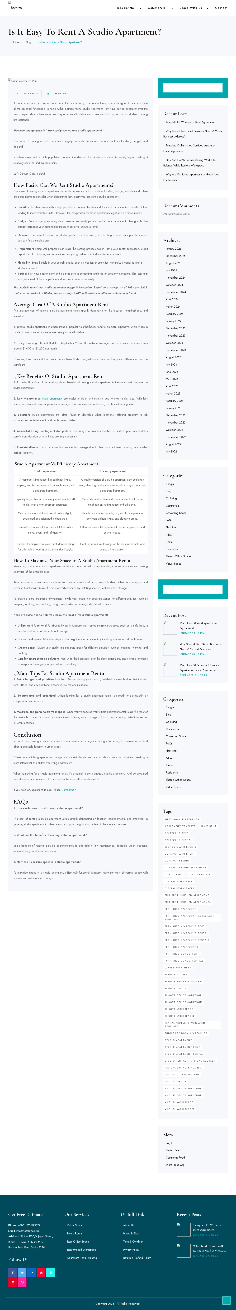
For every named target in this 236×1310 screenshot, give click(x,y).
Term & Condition (133, 1242)
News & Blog (131, 1233)
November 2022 (176, 423)
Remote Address (177, 974)
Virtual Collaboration (182, 1074)
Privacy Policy (131, 1250)
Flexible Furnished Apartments (188, 902)
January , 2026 (192, 633)
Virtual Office (176, 1081)
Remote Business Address (184, 981)
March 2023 (173, 394)
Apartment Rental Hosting (82, 1258)
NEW (169, 535)
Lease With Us (191, 8)
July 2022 (171, 452)
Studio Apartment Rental (184, 1054)
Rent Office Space (78, 1242)
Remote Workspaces (180, 1016)
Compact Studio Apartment (186, 867)
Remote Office (175, 988)
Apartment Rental (178, 840)
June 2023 (172, 372)
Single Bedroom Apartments (186, 1033)
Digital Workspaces (180, 888)
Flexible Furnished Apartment (187, 895)
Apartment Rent (177, 833)
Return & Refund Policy (137, 1258)
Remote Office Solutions (184, 1002)
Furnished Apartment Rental (186, 933)
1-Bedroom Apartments (182, 819)
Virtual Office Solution (183, 1088)
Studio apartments (52, 399)
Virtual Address (203, 1060)
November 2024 (176, 278)
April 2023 (62, 93)
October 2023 (174, 343)
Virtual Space (173, 564)
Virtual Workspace (179, 1102)
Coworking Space (176, 513)
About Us (128, 1225)
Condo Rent (174, 874)
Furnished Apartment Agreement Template (189, 917)
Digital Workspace (179, 881)
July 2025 (171, 270)
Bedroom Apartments (181, 847)
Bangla (170, 484)
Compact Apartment (180, 853)
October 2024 (174, 285)
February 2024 (174, 314)
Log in (169, 1143)
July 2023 (171, 365)
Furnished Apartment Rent (185, 926)
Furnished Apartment (181, 909)
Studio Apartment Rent (182, 1047)
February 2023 (174, 401)
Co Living (171, 498)
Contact (221, 8)
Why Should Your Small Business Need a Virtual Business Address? (200, 648)
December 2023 (176, 328)
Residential (126, 8)
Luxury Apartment (178, 967)
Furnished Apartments (182, 947)
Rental (169, 542)
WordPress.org (175, 1165)
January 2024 (173, 321)
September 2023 (176, 350)
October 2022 (174, 430)
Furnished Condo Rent (182, 954)
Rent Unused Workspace (81, 1250)
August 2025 (173, 263)
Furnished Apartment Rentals (187, 940)
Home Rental (74, 1233)
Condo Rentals (199, 874)
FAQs (169, 520)
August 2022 (173, 444)
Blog (28, 42)
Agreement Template (180, 826)
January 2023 (173, 408)
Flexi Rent (171, 527)
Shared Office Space (178, 556)
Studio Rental (175, 1060)
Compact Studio (177, 860)
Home (15, 42)
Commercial (157, 8)
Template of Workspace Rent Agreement (190, 122)
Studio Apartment (178, 1040)
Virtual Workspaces (180, 1109)
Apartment (209, 826)
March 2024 (173, 307)
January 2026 (173, 249)
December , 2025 (193, 675)
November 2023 (176, 336)
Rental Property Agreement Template (186, 1024)
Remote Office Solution (183, 995)
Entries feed (173, 1150)
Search (218, 87)
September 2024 (176, 292)
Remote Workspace (179, 1009)
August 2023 (173, 357)
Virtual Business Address (184, 1067)
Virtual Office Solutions (184, 1095)
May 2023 (172, 379)
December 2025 (176, 256)
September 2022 (176, 437)
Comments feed (175, 1158)
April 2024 (172, 299)
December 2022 (176, 415)
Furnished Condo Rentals (184, 960)
